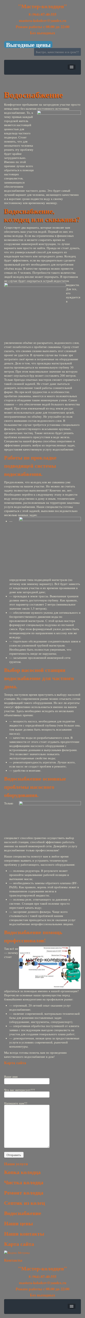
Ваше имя (11, 1077)
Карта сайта (15, 1062)
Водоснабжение (22, 1213)
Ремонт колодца (23, 1192)
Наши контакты (24, 1233)
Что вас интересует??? (19, 1090)
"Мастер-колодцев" (42, 6)
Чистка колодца (23, 1182)
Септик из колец (24, 1203)
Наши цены (19, 1223)
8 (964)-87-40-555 (42, 14)
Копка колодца (22, 1172)
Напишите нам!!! (15, 1103)
